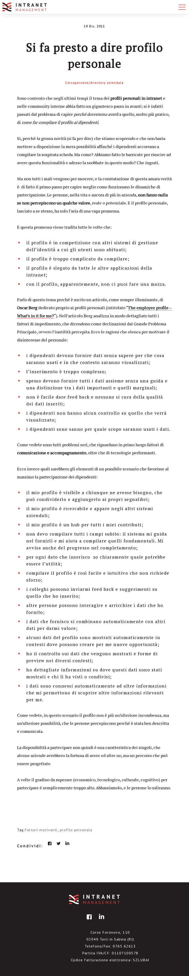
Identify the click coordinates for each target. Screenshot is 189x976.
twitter (58, 843)
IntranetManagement (94, 899)
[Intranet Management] (25, 7)
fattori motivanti (41, 829)
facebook (50, 843)
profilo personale (76, 829)
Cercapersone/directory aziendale (94, 83)
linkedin (67, 843)
